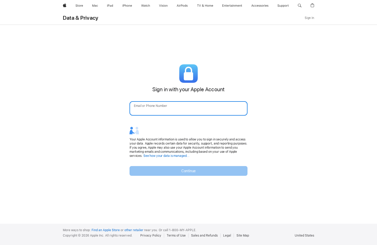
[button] (300, 5)
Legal (227, 235)
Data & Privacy (80, 18)
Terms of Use (176, 235)
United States (304, 235)
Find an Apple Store (106, 230)
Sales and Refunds (204, 235)
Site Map (242, 235)
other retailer (133, 230)
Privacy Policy (150, 235)
